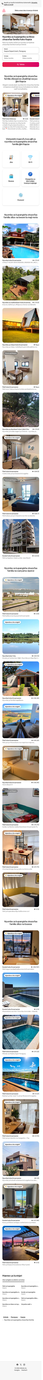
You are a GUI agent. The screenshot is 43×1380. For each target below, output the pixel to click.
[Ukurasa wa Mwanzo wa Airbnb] (3, 10)
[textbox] (11, 58)
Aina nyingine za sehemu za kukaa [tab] (13, 1280)
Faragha (17, 1370)
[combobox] (21, 51)
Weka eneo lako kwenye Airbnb (26, 10)
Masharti (24, 1370)
